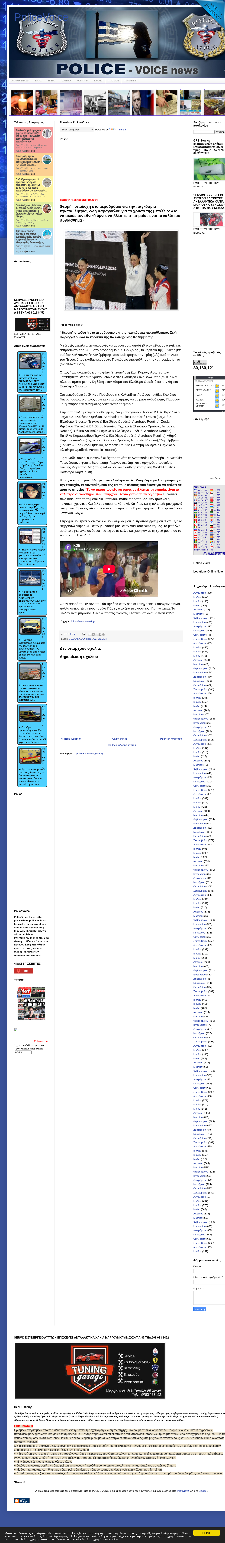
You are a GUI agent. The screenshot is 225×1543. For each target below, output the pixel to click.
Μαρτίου (198, 613)
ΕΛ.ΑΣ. (38, 80)
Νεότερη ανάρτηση (71, 738)
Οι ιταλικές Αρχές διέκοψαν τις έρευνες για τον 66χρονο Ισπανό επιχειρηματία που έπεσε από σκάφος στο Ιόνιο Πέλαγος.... (29, 211)
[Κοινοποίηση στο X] (96, 634)
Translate (121, 129)
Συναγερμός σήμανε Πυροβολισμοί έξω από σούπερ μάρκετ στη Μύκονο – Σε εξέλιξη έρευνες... (29, 160)
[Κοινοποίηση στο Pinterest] (103, 634)
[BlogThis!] (93, 634)
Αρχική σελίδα (119, 738)
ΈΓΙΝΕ (206, 1533)
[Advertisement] (121, 168)
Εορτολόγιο (214, 478)
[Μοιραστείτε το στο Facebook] (100, 634)
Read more (30, 151)
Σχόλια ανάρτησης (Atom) (88, 753)
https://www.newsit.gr (83, 621)
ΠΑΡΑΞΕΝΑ (130, 80)
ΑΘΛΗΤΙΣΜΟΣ (89, 639)
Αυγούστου (199, 592)
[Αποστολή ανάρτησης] (83, 634)
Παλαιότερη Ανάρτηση (170, 738)
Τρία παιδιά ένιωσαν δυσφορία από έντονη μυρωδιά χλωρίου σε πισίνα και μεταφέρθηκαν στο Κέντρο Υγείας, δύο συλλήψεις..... (31, 237)
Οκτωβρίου (199, 634)
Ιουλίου (197, 597)
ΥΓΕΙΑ (51, 80)
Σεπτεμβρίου (200, 639)
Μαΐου (196, 605)
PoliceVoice (41, 17)
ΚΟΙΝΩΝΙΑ (82, 80)
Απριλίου (198, 609)
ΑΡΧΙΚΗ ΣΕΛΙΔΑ (20, 80)
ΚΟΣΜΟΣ (113, 80)
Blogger (203, 1490)
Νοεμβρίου (199, 630)
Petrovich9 (183, 1490)
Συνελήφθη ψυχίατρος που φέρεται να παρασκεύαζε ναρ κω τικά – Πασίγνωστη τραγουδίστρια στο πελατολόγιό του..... (28, 136)
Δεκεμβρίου (199, 626)
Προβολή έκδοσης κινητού (121, 744)
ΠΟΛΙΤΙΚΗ (65, 80)
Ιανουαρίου (199, 622)
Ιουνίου (197, 601)
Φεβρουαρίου (200, 618)
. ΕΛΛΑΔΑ (74, 639)
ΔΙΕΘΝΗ (102, 639)
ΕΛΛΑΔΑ (98, 80)
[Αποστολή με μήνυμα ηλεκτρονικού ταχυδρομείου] (90, 634)
